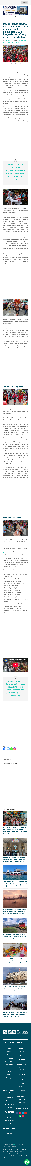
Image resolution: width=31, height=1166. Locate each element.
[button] (5, 10)
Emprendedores (9, 1104)
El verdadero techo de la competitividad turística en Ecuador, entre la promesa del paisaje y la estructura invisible (15, 884)
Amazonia (9, 1074)
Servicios (9, 1117)
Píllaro (5, 553)
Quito (9, 1048)
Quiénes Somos (21, 1096)
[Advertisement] (15, 142)
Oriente (22, 1083)
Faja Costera (9, 1058)
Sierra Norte (9, 1068)
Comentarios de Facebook (10, 763)
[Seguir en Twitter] (23, 1113)
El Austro (9, 1071)
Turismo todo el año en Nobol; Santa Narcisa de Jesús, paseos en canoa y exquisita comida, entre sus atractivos (14, 859)
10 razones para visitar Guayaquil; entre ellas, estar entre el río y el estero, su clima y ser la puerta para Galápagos (15, 911)
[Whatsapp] (11, 748)
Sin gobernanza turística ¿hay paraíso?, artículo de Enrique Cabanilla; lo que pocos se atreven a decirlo (15, 1014)
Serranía (21, 1086)
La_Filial (15, 1144)
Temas (22, 1051)
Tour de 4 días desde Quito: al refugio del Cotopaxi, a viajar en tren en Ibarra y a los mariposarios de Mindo (15, 937)
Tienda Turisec (9, 1120)
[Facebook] (4, 748)
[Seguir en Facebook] (17, 1113)
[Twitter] (8, 748)
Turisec (7, 40)
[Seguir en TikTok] (23, 1116)
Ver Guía (9, 1133)
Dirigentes (9, 1101)
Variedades (6, 42)
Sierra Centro (9, 1064)
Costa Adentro (9, 1061)
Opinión (22, 1055)
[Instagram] (14, 748)
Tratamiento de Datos (22, 1108)
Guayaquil (9, 1051)
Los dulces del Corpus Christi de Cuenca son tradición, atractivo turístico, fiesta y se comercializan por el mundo (15, 961)
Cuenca (9, 1055)
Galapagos (9, 1078)
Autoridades (9, 1097)
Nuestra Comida (21, 1064)
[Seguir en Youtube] (25, 1113)
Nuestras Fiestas (22, 40)
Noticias (21, 1048)
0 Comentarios (15, 42)
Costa (21, 1079)
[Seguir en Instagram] (20, 1113)
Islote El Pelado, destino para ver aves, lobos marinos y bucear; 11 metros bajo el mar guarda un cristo (15, 989)
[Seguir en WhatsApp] (20, 1116)
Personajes (9, 1107)
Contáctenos (21, 1099)
